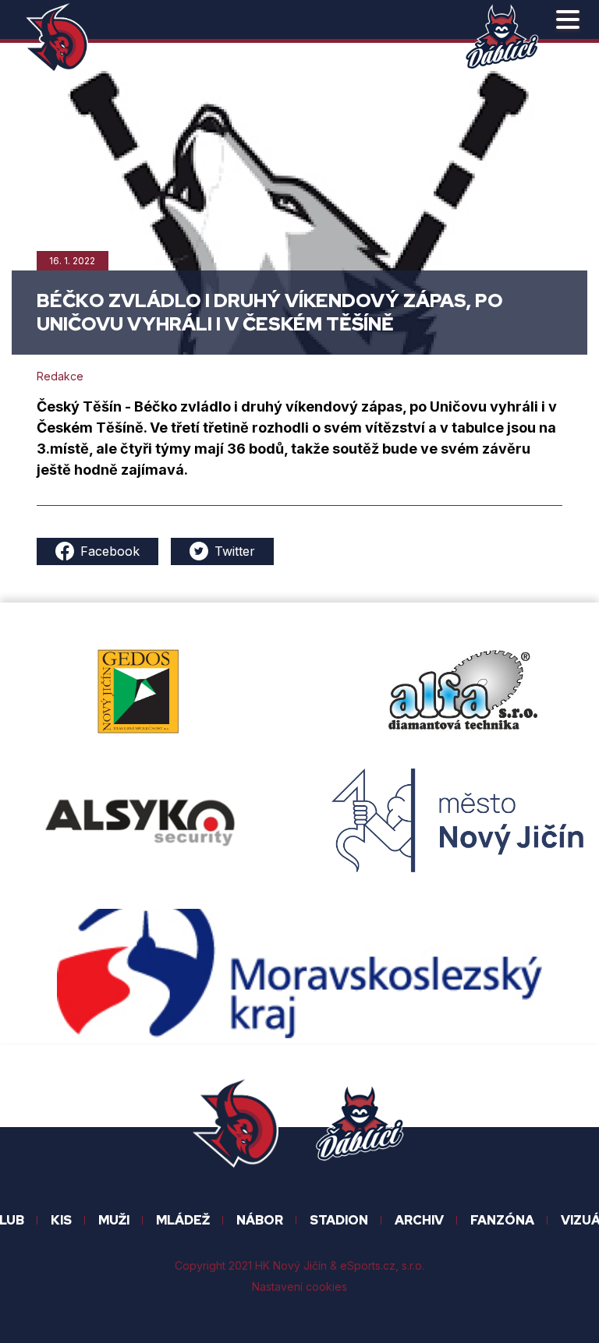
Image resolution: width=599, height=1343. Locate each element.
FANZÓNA (502, 1220)
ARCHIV (419, 1220)
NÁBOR (259, 1220)
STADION (339, 1220)
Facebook (110, 551)
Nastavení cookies (299, 1286)
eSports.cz (367, 1266)
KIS (61, 1220)
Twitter (234, 551)
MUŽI (113, 1220)
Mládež (183, 1220)
